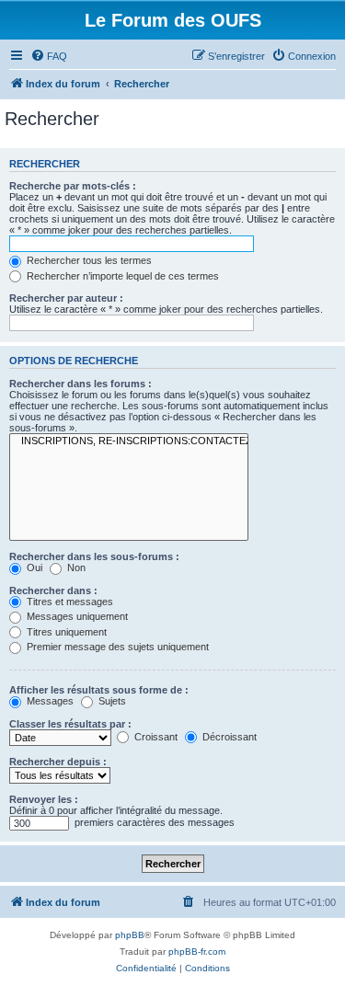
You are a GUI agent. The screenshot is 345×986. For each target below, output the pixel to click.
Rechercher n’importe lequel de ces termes (121, 275)
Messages (49, 700)
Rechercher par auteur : (66, 298)
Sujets (111, 700)
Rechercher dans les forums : (80, 383)
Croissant (155, 736)
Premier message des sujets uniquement (116, 646)
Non (75, 567)
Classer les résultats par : (70, 723)
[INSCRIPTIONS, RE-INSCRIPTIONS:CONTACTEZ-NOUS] (129, 441)
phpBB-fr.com (196, 951)
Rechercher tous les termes (88, 260)
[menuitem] (48, 56)
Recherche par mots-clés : (72, 185)
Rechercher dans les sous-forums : (94, 556)
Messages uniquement (76, 616)
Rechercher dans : (53, 590)
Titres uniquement (65, 631)
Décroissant (228, 736)
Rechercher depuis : (58, 761)
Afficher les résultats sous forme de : (99, 689)
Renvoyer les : (43, 799)
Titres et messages (68, 601)
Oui (33, 567)
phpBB (129, 935)
